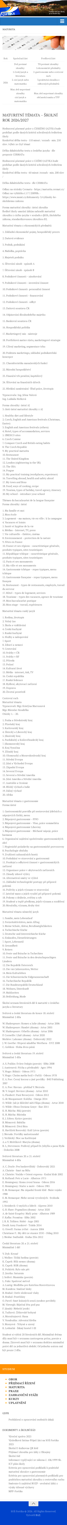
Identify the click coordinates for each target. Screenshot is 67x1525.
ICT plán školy (17, 1463)
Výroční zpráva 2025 (20, 1436)
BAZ (38, 1515)
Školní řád (14, 1456)
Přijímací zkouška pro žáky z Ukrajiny (29, 1452)
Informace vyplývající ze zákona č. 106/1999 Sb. (35, 1459)
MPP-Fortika (16, 1491)
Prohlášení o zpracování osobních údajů (31, 1419)
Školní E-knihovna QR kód (23, 1448)
